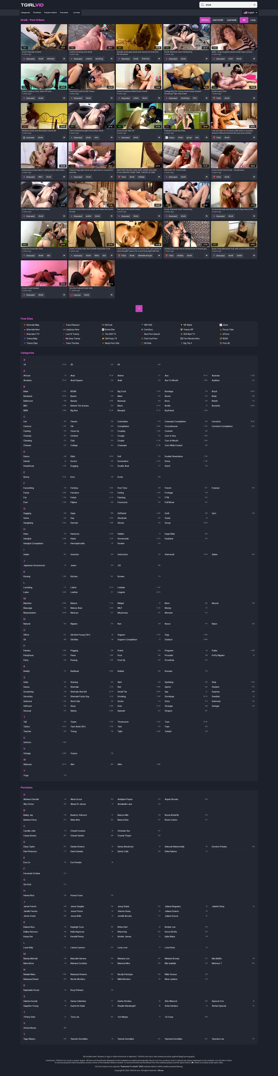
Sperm (186, 687)
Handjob (44, 538)
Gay (92, 518)
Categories (25, 12)
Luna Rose (186, 947)
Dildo (92, 456)
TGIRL (32, 5)
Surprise (233, 691)
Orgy (186, 634)
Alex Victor (44, 804)
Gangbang (44, 523)
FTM (186, 497)
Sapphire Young (44, 1006)
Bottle (186, 405)
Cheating (44, 440)
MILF (41, 177)
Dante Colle (139, 851)
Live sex (76, 12)
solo (96, 137)
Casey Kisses (44, 835)
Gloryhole (139, 518)
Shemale (92, 687)
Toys (186, 722)
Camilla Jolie (44, 831)
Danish (44, 461)
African (44, 375)
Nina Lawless (186, 979)
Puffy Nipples (233, 655)
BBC (44, 405)
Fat (44, 497)
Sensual (44, 711)
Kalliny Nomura (44, 931)
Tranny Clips (32, 343)
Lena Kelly (44, 947)
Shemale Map (32, 325)
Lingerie (139, 592)
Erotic (139, 477)
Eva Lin (44, 862)
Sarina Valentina (92, 1001)
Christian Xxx (139, 831)
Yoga (44, 775)
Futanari (233, 488)
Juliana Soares (186, 911)
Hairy (44, 534)
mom (230, 59)
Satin (44, 682)
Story (186, 701)
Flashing (139, 497)
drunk (41, 59)
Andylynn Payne (139, 799)
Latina (92, 587)
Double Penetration (186, 456)
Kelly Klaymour (92, 931)
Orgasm (139, 634)
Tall (44, 722)
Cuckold (186, 431)
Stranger (186, 706)
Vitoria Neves (44, 1028)
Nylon (233, 623)
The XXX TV (110, 334)
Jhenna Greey (139, 911)
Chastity (44, 436)
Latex (44, 592)
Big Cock (139, 391)
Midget (139, 603)
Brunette (233, 405)
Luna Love (139, 947)
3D (92, 364)
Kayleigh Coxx (92, 927)
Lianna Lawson (92, 947)
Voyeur (92, 753)
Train (186, 726)
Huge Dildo (186, 534)
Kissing (44, 576)
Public (233, 650)
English (251, 12)
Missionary (139, 612)
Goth (186, 513)
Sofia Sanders (186, 1006)
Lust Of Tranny (72, 334)
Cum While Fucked (186, 445)
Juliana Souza (186, 916)
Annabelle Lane (139, 804)
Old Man (92, 639)
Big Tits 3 (187, 343)
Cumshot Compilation (233, 426)
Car (44, 421)
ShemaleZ (30, 59)
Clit (92, 426)
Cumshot (233, 421)
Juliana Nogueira (186, 906)
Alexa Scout (92, 799)
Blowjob (139, 410)
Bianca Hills (139, 815)
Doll (139, 456)
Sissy (92, 706)
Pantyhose (44, 655)
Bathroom (44, 401)
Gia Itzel (44, 884)
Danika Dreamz (92, 846)
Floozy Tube (228, 329)
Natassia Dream (44, 979)
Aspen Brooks (186, 799)
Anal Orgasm (92, 380)
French (186, 488)
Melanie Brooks (186, 958)
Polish (139, 650)
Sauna (44, 687)
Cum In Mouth (186, 440)
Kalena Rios (44, 927)
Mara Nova (44, 963)
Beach (92, 396)
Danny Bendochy (139, 846)
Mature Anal (92, 608)
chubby (180, 255)
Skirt (139, 682)
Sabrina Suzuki (44, 1001)
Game (44, 518)
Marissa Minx (139, 963)
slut (197, 137)
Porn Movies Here (191, 338)
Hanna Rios (44, 895)
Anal (92, 375)
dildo (97, 255)
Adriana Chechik (44, 799)
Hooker (139, 543)
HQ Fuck (108, 325)
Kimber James (139, 936)
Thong (92, 731)
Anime (139, 375)
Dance (44, 456)
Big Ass (92, 410)
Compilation (139, 426)
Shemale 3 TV (32, 334)
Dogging (92, 466)
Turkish (186, 731)
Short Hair (92, 701)
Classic (92, 421)
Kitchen (92, 576)
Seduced (44, 701)
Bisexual (139, 401)
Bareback (44, 396)
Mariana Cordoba (92, 963)
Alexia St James (92, 804)
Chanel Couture (92, 831)
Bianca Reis (139, 820)
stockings (185, 98)
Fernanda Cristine (44, 873)
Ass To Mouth (186, 380)
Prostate (186, 655)
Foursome (139, 502)
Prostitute (186, 660)
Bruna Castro (186, 820)
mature (89, 59)
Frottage (186, 492)
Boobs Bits (110, 329)
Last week (231, 20)
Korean (139, 576)
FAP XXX (148, 325)
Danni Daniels (92, 851)
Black (139, 405)
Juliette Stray (233, 906)
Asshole (233, 375)
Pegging (92, 650)
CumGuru (148, 329)
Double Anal (139, 466)
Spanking (186, 682)
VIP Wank (187, 325)
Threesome (139, 722)
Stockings (186, 696)
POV (195, 98)
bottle (239, 255)
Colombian (139, 421)
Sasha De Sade (92, 1006)
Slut (139, 687)
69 (139, 364)
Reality (44, 671)
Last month (218, 20)
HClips (171, 138)
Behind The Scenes (92, 405)
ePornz (226, 334)
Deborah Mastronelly (186, 846)
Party (44, 660)
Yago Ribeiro (44, 1039)
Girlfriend (139, 513)
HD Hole (147, 343)
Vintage (44, 753)
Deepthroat (44, 466)
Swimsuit (233, 701)
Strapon (186, 711)
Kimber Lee (186, 927)
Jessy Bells (92, 916)
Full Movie (186, 502)
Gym (233, 513)
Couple (139, 440)
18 (44, 364)
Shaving (92, 682)
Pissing (92, 660)
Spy (186, 691)
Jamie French (44, 906)
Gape (92, 513)
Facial (44, 492)
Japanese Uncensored (44, 565)
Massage (44, 608)
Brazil (233, 391)
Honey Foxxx (92, 895)
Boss (186, 401)
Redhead (92, 671)
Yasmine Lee (233, 1039)
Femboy (92, 488)
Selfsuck (44, 706)
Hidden (139, 534)
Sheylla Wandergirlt (139, 1006)
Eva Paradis (92, 862)
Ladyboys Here (72, 329)
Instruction (139, 554)
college (141, 177)
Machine (44, 603)
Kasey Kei (44, 936)
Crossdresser (186, 426)
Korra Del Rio (186, 931)
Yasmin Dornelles (139, 1039)
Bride (233, 396)
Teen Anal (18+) (92, 726)
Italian (233, 554)
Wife (139, 764)
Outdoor (186, 639)
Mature (92, 603)
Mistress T (233, 963)
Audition (233, 380)
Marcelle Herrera (92, 958)
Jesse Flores (92, 911)
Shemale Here (33, 329)
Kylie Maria (186, 936)
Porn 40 (226, 343)
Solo (139, 706)
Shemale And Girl (92, 691)
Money (186, 608)
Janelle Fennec (44, 911)
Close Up (92, 431)
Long (253, 20)
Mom (186, 603)
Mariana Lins (139, 958)
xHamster (30, 138)
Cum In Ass (186, 436)
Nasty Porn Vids (112, 343)
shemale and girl (145, 255)
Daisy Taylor (44, 846)
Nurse (186, 623)
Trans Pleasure (72, 325)
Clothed (92, 436)
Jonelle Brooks (139, 916)
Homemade (139, 538)
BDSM (92, 391)
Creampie (139, 445)
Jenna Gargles (92, 906)
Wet (92, 764)
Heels (92, 538)
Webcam (44, 764)
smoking (99, 59)
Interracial (186, 554)
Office (44, 634)
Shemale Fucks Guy (92, 696)
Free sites (64, 12)
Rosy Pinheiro (92, 990)
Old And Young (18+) (92, 634)
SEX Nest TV (189, 334)
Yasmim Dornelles (92, 1039)
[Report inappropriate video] (64, 58)
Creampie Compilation (186, 421)
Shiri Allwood (186, 1001)
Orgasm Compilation (139, 639)
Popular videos (50, 12)
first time (145, 59)
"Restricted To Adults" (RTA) (131, 1066)
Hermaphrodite (92, 543)
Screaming (44, 691)
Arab (139, 380)
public (88, 216)
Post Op (139, 660)
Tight (139, 731)
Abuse (160, 1070)
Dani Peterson (44, 851)
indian (136, 98)
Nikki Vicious (186, 974)
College (92, 445)
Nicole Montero (92, 979)
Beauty (92, 401)
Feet (44, 502)
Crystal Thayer (139, 835)
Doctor (92, 461)
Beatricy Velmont (92, 815)
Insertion (92, 554)
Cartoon (44, 426)
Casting (44, 431)
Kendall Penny (92, 936)
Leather (92, 592)
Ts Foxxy (186, 1017)
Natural (44, 623)
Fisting (139, 492)
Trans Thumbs (72, 343)
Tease (92, 722)
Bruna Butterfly (186, 815)
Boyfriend (186, 410)
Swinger (233, 706)
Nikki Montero (139, 979)
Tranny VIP (188, 329)
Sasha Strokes (139, 1001)
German (92, 523)
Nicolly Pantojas (139, 974)
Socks (139, 701)
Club (92, 440)
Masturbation (44, 612)
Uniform (44, 742)
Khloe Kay (139, 931)
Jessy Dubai (139, 906)
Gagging (44, 513)
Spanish (139, 711)
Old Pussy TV (111, 338)
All (244, 20)
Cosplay (139, 431)
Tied (139, 726)
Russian (186, 671)
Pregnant (186, 650)
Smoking (139, 696)
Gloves (139, 523)
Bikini (139, 396)
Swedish (233, 696)
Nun (139, 623)
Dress (186, 461)
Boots (186, 396)
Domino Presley (233, 846)
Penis (92, 655)
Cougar (139, 436)
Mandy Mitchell (44, 958)
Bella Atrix (92, 820)
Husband (186, 538)
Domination (139, 461)
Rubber (139, 671)
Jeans (92, 565)
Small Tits (139, 691)
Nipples (92, 623)
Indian (44, 554)
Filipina (92, 502)
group (189, 137)
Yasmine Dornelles (186, 1039)
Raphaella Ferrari (44, 990)
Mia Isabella (186, 963)
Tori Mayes (139, 1017)
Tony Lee (92, 1017)
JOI (139, 565)
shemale (50, 59)
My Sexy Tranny (73, 338)
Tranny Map (31, 338)
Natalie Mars (44, 974)
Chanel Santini (92, 835)
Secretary (44, 696)
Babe (44, 391)
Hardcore (92, 534)
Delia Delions (186, 851)
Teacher (44, 731)
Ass (186, 375)
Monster (186, 612)
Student (233, 687)
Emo (92, 477)
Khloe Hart (139, 927)
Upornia (77, 295)
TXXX (218, 98)
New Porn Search (152, 334)
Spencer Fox (233, 1001)
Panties (44, 650)
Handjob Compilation (44, 543)
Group (186, 523)
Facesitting (44, 488)
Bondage (186, 391)
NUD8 (225, 338)
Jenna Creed (44, 916)
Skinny (92, 711)
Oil (44, 639)
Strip (233, 682)
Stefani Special (233, 1006)
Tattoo (44, 726)
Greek (186, 518)
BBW (44, 410)
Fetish (92, 497)
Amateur (44, 380)
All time (205, 20)
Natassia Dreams (92, 974)
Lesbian (139, 587)
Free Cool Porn (151, 338)
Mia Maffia (233, 958)
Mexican (92, 612)
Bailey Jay (44, 815)
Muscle (233, 603)
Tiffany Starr (44, 1017)
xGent (225, 325)
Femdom (92, 492)
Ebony (44, 477)
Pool (139, 655)
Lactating (44, 587)
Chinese (44, 445)
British (233, 401)
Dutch (186, 466)
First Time (139, 488)
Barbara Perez (44, 820)
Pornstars (37, 12)
